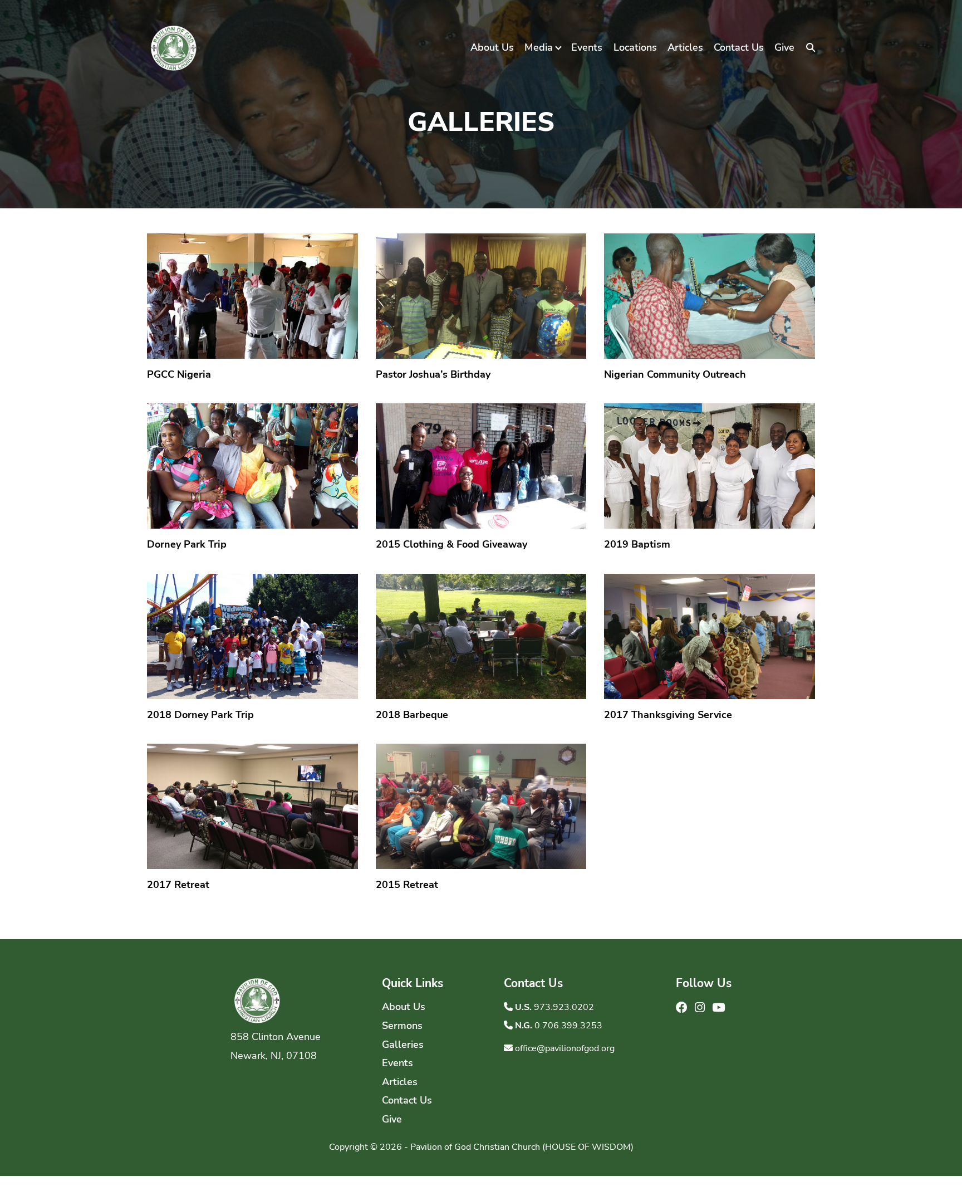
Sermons (402, 1025)
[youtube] (718, 1008)
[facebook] (683, 1008)
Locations (635, 47)
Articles (685, 47)
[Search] (810, 48)
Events (586, 47)
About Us (492, 47)
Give (784, 47)
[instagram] (701, 1008)
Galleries (403, 1044)
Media (538, 47)
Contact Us (739, 47)
